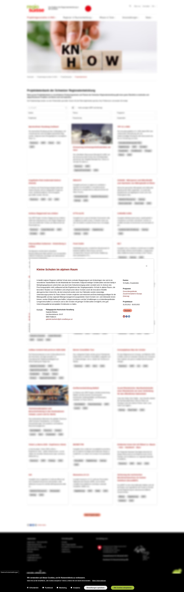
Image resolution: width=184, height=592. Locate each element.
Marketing (63, 587)
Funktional (49, 587)
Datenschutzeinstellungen (9, 572)
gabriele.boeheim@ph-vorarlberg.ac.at (59, 319)
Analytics (76, 587)
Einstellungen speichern (95, 587)
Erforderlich (33, 587)
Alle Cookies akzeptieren (123, 587)
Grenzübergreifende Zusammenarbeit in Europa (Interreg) (132, 293)
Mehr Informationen (99, 580)
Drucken (127, 310)
